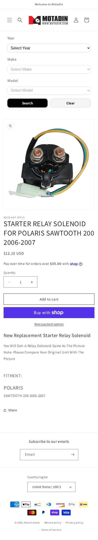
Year (10, 38)
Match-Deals (32, 522)
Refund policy (52, 522)
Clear (70, 103)
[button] (9, 20)
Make (11, 59)
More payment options (49, 324)
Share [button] (12, 410)
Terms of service (51, 529)
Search (27, 103)
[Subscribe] (73, 454)
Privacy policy (74, 522)
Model (12, 80)
